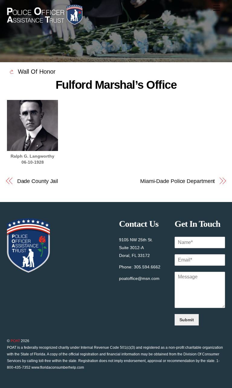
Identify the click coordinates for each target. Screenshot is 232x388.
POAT (15, 341)
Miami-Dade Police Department (177, 181)
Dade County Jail (37, 181)
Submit (186, 319)
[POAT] (44, 22)
